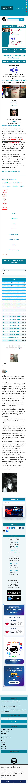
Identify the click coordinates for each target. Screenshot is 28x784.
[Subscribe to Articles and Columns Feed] (3, 254)
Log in (22, 8)
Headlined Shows (17, 182)
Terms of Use (3, 748)
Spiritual (14, 244)
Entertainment (14, 218)
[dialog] (14, 774)
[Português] (26, 9)
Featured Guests (6, 186)
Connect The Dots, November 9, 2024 (11, 322)
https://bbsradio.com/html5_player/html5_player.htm (14, 80)
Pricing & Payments (5, 731)
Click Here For (14, 550)
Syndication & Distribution (6, 737)
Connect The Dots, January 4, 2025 (10, 298)
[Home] (4, 19)
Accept (20, 781)
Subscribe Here (14, 682)
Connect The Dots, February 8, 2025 (10, 283)
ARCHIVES (5, 179)
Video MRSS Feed (7, 182)
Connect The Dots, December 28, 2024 (11, 301)
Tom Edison (14, 105)
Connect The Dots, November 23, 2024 (11, 316)
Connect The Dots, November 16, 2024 (11, 319)
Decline (7, 781)
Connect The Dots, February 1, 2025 (10, 286)
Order (3, 273)
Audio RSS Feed (13, 179)
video (16, 546)
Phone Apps (3, 740)
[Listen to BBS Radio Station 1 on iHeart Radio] (14, 623)
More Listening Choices (14, 552)
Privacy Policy (4, 746)
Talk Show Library (4, 733)
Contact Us (3, 744)
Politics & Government (14, 234)
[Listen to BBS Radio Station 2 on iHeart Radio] (14, 632)
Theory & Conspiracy (14, 250)
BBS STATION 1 (14, 563)
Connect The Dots (14, 102)
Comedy (14, 213)
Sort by (3, 267)
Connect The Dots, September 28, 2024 (11, 340)
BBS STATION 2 (14, 570)
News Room (3, 738)
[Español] (26, 12)
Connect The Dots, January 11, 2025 (10, 295)
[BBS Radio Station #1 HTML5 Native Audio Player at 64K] (14, 69)
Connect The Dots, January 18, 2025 (10, 292)
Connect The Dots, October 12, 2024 (10, 334)
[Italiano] (26, 7)
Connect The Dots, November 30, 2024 (11, 313)
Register (18, 8)
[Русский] (26, 11)
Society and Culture (14, 239)
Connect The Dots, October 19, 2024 (10, 331)
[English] (26, 0)
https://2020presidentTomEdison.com (11, 141)
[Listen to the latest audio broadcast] (13, 38)
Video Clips (15, 186)
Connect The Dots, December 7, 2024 (11, 310)
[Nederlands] (26, 2)
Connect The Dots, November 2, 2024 (11, 325)
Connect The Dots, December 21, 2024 (11, 304)
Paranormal (14, 229)
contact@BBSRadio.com (12, 706)
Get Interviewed (4, 735)
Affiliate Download (21, 26)
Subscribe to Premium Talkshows (7, 8)
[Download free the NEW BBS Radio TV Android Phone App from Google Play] (14, 592)
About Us (3, 742)
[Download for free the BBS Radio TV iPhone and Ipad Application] (14, 598)
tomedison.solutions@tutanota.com (11, 125)
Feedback (22, 186)
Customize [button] (3, 777)
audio (16, 541)
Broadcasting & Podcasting (6, 729)
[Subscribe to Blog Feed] (6, 254)
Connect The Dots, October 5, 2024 (10, 337)
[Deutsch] (26, 6)
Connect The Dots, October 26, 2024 (10, 328)
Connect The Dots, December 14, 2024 (11, 307)
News (14, 223)
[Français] (26, 4)
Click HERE (14, 121)
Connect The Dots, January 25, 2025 (10, 289)
